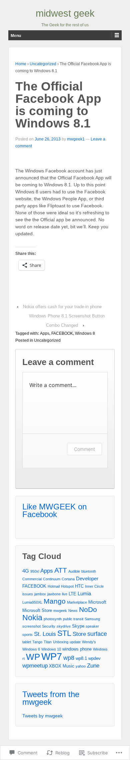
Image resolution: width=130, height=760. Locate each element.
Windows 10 (51, 649)
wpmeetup (35, 666)
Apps (44, 333)
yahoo (81, 666)
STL (64, 633)
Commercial (32, 579)
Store (79, 634)
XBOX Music (61, 666)
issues (27, 594)
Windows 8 (85, 333)
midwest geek (65, 13)
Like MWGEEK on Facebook (54, 510)
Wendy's (89, 642)
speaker (92, 626)
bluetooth (88, 571)
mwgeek (60, 611)
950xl (34, 571)
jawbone (54, 594)
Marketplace (77, 602)
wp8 (68, 658)
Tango (37, 642)
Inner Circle (94, 586)
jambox (40, 594)
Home (20, 64)
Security (48, 626)
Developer (87, 578)
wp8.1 (81, 658)
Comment (84, 449)
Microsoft (97, 602)
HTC (79, 586)
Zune (93, 666)
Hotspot (67, 586)
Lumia (84, 593)
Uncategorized (43, 64)
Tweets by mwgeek (42, 715)
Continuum (51, 579)
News (73, 611)
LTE (72, 593)
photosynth (53, 619)
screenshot (31, 626)
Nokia (32, 617)
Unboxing (60, 642)
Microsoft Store (37, 610)
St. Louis (45, 634)
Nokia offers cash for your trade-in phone (62, 306)
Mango (55, 601)
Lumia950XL (32, 602)
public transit (73, 619)
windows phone (77, 649)
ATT (60, 570)
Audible (74, 571)
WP (33, 657)
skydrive (64, 626)
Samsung (92, 619)
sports (27, 635)
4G (25, 571)
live (64, 594)
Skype (78, 626)
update (75, 642)
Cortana (68, 579)
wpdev (94, 658)
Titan (48, 642)
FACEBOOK (62, 333)
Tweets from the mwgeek (50, 698)
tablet (26, 642)
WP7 (51, 656)
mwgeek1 (76, 139)
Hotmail (54, 586)
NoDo (88, 609)
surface (97, 634)
